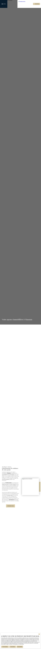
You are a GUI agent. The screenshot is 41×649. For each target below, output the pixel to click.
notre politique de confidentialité (18, 644)
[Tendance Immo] (23, 4)
